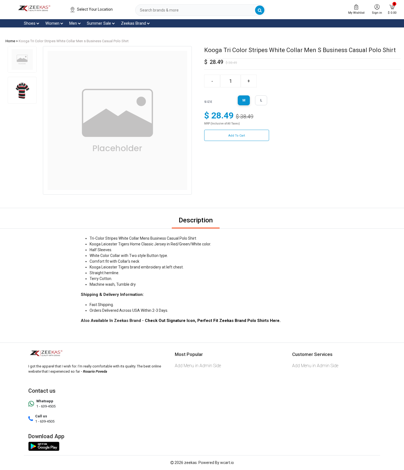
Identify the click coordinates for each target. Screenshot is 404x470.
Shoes (29, 23)
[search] (259, 10)
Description (196, 220)
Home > (11, 41)
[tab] (22, 59)
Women (52, 23)
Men (73, 23)
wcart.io (227, 462)
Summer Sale (99, 23)
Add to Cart (236, 135)
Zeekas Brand (133, 23)
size (208, 102)
